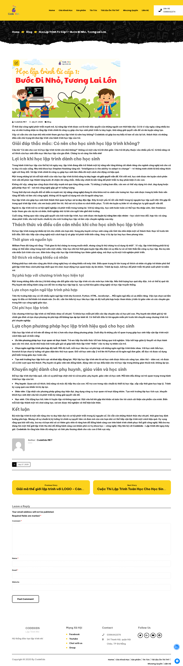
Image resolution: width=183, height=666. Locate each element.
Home (15, 31)
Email (15, 570)
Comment (17, 521)
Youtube (73, 638)
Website (15, 582)
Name (15, 558)
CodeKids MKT (20, 122)
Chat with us (75, 643)
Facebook (74, 634)
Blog (29, 31)
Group (72, 647)
